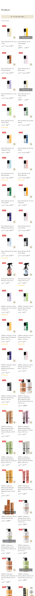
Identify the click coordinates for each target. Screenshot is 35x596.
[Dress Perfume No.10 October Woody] (9, 59)
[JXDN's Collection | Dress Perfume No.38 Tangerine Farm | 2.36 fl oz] (9, 326)
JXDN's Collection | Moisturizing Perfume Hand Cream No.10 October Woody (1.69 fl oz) (8, 430)
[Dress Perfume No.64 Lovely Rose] (26, 217)
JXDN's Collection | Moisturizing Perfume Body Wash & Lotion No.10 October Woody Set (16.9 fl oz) (25, 399)
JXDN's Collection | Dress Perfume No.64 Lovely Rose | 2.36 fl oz (25, 366)
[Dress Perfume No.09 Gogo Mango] (26, 32)
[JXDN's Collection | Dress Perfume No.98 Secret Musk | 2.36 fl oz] (9, 387)
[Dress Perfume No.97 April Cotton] (9, 242)
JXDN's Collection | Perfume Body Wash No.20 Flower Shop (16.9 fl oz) (26, 575)
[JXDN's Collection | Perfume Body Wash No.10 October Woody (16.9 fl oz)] (9, 565)
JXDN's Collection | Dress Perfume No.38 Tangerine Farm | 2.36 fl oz (8, 337)
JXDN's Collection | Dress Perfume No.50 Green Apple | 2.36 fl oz (25, 337)
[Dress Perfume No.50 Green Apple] (9, 191)
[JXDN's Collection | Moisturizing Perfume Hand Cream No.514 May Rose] (26, 476)
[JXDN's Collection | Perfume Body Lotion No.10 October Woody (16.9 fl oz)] (26, 507)
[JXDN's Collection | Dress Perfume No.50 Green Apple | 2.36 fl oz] (26, 326)
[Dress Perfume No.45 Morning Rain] (9, 164)
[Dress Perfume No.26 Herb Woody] (26, 111)
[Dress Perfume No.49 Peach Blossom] (26, 164)
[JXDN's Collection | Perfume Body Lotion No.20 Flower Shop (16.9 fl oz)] (9, 536)
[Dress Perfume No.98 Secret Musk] (26, 242)
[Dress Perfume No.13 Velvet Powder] (26, 84)
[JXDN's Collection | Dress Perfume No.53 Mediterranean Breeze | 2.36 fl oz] (9, 356)
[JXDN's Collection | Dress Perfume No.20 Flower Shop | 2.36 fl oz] (26, 297)
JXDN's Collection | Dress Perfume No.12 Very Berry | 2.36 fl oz (9, 308)
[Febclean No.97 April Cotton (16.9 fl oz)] (26, 269)
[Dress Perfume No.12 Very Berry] (9, 84)
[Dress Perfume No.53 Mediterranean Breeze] (9, 217)
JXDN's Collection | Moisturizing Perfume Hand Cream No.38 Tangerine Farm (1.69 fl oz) (8, 489)
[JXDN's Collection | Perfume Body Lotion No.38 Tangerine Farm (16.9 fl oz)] (26, 536)
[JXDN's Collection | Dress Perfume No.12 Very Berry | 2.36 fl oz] (9, 297)
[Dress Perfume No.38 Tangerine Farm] (9, 139)
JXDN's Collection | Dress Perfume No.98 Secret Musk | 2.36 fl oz (8, 397)
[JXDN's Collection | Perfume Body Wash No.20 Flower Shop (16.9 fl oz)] (26, 565)
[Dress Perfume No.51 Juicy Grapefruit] (26, 191)
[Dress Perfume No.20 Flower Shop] (9, 111)
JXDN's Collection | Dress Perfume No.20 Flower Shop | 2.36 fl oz (25, 308)
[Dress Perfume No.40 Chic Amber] (26, 139)
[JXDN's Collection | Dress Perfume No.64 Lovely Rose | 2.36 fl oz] (26, 356)
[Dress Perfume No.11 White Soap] (26, 59)
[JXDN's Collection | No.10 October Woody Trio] (9, 507)
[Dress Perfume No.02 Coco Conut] (9, 32)
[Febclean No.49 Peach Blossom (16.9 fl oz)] (9, 269)
